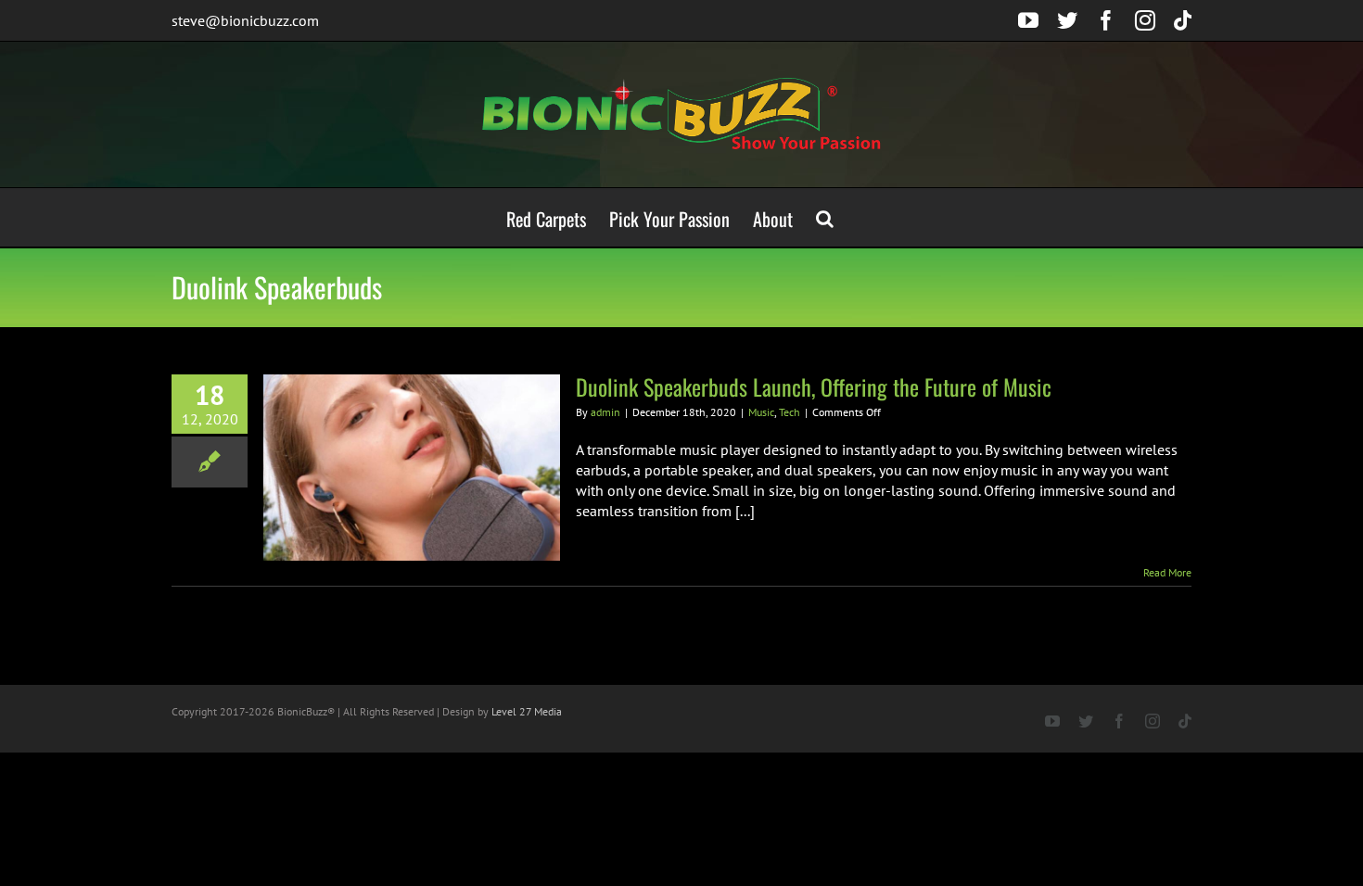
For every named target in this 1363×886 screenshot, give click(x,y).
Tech (789, 412)
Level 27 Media (526, 711)
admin (605, 412)
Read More (1167, 572)
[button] (825, 217)
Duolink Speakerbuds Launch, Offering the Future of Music (813, 386)
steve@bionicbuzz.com (245, 20)
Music (761, 412)
